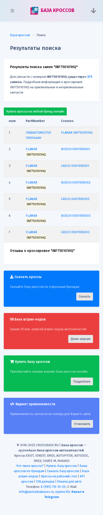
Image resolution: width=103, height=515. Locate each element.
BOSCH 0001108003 (75, 215)
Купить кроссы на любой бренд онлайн (35, 111)
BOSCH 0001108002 (75, 182)
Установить (82, 424)
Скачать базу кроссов (63, 471)
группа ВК (62, 492)
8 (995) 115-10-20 (53, 487)
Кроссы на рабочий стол (59, 476)
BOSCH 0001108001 (75, 149)
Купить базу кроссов (61, 466)
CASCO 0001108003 (75, 232)
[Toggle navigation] (93, 11)
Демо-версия (80, 339)
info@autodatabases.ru (36, 492)
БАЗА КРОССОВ (57, 10)
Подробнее (81, 381)
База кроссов (20, 35)
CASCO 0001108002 (75, 199)
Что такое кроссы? (30, 466)
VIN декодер (45, 481)
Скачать (84, 296)
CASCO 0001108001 (75, 166)
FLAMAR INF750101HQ (76, 132)
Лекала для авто (69, 481)
